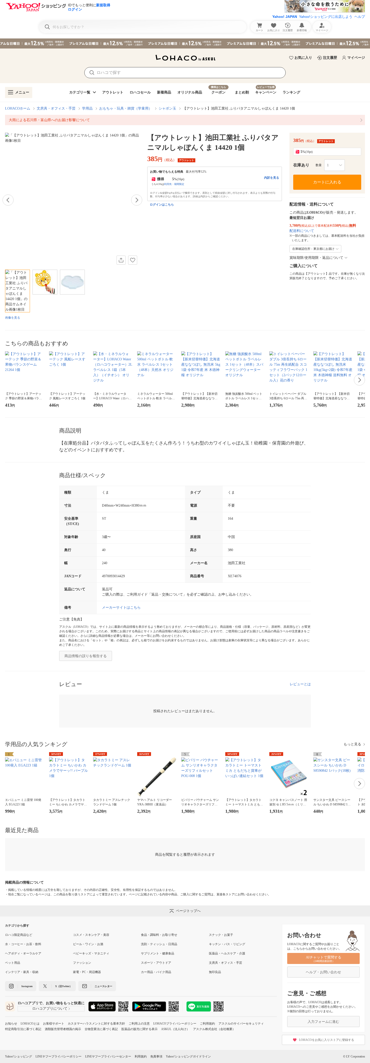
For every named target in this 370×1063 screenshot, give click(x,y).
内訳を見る (271, 177)
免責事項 (156, 1056)
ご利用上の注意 (139, 1023)
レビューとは (300, 684)
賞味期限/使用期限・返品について (316, 258)
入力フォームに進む (323, 1022)
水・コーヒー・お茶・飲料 (23, 944)
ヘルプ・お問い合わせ (323, 972)
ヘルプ (359, 17)
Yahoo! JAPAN (284, 17)
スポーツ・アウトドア (156, 962)
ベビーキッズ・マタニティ (91, 953)
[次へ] (136, 200)
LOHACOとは (30, 1023)
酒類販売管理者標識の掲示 (63, 1029)
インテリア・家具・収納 (21, 972)
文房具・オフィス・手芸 (56, 108)
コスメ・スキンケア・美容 (91, 934)
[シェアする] (121, 260)
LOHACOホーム (17, 108)
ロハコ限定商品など (18, 934)
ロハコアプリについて (49, 1008)
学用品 (87, 108)
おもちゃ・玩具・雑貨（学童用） (125, 108)
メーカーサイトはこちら (121, 607)
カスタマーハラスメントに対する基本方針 (96, 1023)
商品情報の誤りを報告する (85, 656)
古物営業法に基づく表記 (101, 1029)
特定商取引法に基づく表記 (23, 1029)
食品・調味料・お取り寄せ (159, 934)
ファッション (82, 962)
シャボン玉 (167, 108)
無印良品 (215, 972)
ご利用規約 (207, 1023)
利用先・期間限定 (174, 184)
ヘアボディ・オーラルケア (23, 953)
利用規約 (141, 1056)
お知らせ (11, 1023)
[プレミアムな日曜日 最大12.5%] (185, 43)
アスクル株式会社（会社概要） (214, 1029)
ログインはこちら (162, 204)
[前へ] (8, 200)
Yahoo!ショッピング (18, 1056)
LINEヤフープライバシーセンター (108, 1056)
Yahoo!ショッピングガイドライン (188, 1056)
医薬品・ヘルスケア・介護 (227, 953)
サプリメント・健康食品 (157, 953)
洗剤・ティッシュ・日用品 (159, 944)
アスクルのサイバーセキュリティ (241, 1023)
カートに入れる (327, 182)
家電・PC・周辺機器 (87, 972)
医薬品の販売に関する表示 (139, 1029)
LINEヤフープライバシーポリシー (58, 1056)
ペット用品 (12, 962)
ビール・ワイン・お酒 (88, 944)
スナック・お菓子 (221, 934)
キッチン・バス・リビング (227, 944)
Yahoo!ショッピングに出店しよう (325, 17)
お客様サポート (53, 1023)
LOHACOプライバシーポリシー (174, 1023)
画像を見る (12, 317)
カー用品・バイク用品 (156, 972)
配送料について (301, 231)
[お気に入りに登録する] (132, 260)
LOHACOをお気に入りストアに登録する (326, 1040)
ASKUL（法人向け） (175, 1029)
